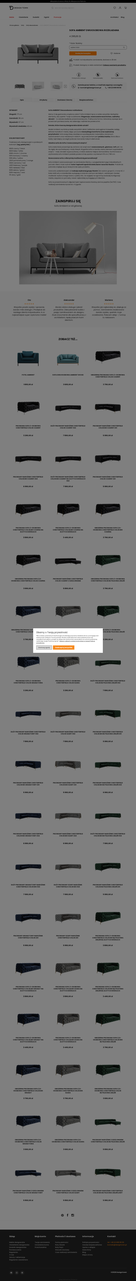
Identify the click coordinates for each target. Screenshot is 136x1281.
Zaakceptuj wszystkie (63, 647)
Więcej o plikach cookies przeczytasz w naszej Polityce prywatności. (65, 642)
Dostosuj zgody (44, 647)
